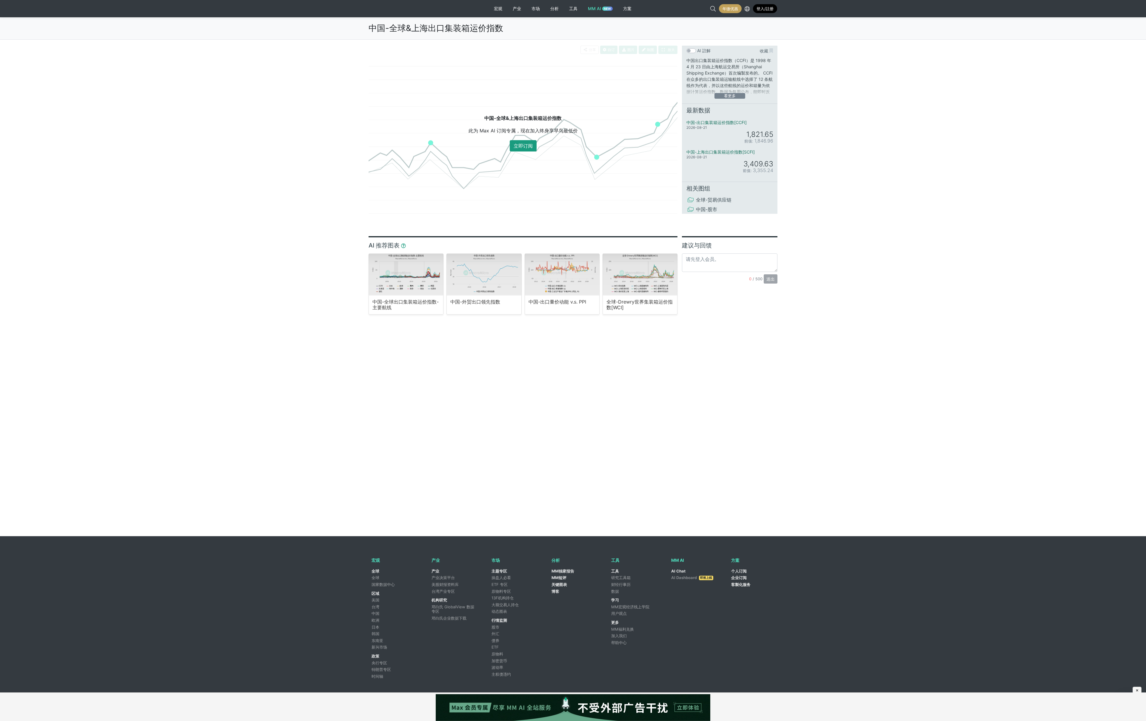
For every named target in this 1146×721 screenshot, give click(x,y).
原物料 (497, 654)
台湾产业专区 (443, 591)
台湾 (375, 606)
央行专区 (379, 662)
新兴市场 (379, 647)
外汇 (495, 633)
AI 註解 (704, 50)
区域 (375, 593)
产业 (435, 571)
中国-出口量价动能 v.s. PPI (557, 302)
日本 (375, 627)
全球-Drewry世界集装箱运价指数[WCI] (639, 304)
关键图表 (559, 584)
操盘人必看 (501, 577)
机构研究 (439, 600)
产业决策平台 (443, 577)
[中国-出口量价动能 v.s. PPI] (562, 274)
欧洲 (375, 620)
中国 (375, 613)
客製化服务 (741, 584)
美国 (375, 600)
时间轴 (377, 676)
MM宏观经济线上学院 (630, 606)
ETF (495, 647)
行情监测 (499, 620)
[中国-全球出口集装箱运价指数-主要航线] (406, 274)
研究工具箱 (621, 577)
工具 (615, 571)
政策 (375, 656)
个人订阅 (739, 571)
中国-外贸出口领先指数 (475, 302)
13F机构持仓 (503, 597)
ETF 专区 (500, 584)
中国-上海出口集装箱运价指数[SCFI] (720, 151)
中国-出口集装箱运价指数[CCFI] (716, 122)
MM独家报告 (563, 571)
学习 (615, 600)
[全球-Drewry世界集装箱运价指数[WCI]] (640, 274)
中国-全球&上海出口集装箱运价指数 (436, 28)
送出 (770, 278)
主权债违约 (501, 674)
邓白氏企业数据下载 (449, 618)
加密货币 (499, 660)
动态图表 (499, 611)
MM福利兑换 (622, 629)
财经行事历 (621, 584)
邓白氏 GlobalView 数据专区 (453, 609)
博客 (555, 591)
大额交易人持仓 (505, 604)
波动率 (497, 667)
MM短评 (559, 577)
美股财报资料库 (445, 584)
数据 (615, 591)
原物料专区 (501, 591)
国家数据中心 (383, 584)
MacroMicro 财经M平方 (393, 9)
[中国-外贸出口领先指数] (483, 274)
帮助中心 (619, 642)
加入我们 (619, 635)
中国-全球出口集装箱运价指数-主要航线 (405, 304)
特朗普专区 (381, 669)
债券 (495, 640)
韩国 (375, 633)
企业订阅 (739, 577)
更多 (615, 622)
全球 (375, 571)
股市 (495, 627)
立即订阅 (523, 146)
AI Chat (678, 571)
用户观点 (619, 613)
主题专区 (499, 571)
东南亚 (377, 640)
